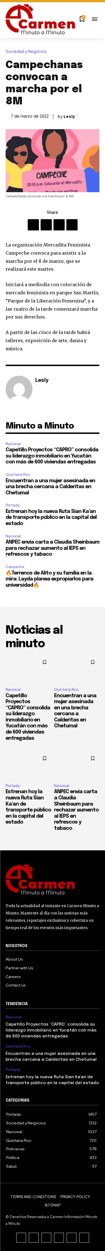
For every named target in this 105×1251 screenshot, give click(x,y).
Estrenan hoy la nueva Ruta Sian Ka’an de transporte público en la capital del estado (51, 517)
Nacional (13, 443)
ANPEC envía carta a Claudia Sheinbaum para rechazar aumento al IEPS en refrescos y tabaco (52, 548)
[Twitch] (59, 1238)
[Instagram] (34, 1238)
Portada (13, 505)
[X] (46, 224)
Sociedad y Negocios (26, 52)
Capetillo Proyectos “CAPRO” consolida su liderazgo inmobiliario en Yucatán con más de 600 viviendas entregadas (52, 456)
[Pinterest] (59, 224)
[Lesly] (19, 389)
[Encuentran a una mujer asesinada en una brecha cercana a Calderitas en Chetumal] (77, 669)
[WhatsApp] (72, 224)
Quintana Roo (18, 474)
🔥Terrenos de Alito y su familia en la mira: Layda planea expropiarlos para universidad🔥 (49, 579)
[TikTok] (46, 1238)
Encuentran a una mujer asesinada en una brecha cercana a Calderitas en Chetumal (50, 487)
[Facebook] (33, 224)
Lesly (69, 116)
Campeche (15, 566)
